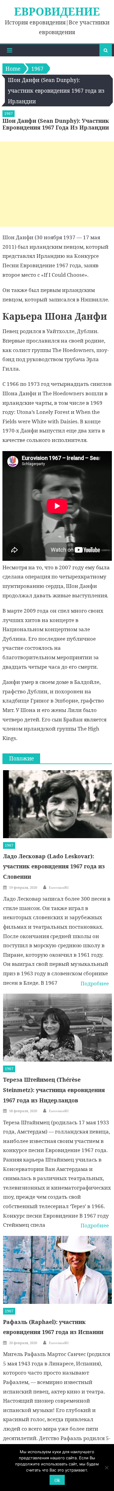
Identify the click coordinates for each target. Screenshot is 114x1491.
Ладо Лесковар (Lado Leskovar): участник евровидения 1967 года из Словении (54, 866)
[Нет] (106, 1467)
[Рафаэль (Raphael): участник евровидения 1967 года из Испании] (57, 1270)
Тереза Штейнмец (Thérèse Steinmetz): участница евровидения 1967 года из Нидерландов (54, 1090)
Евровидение (57, 11)
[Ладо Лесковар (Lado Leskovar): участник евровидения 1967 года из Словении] (57, 804)
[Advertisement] (57, 184)
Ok (57, 1480)
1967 (8, 113)
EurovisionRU (59, 887)
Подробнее (95, 983)
